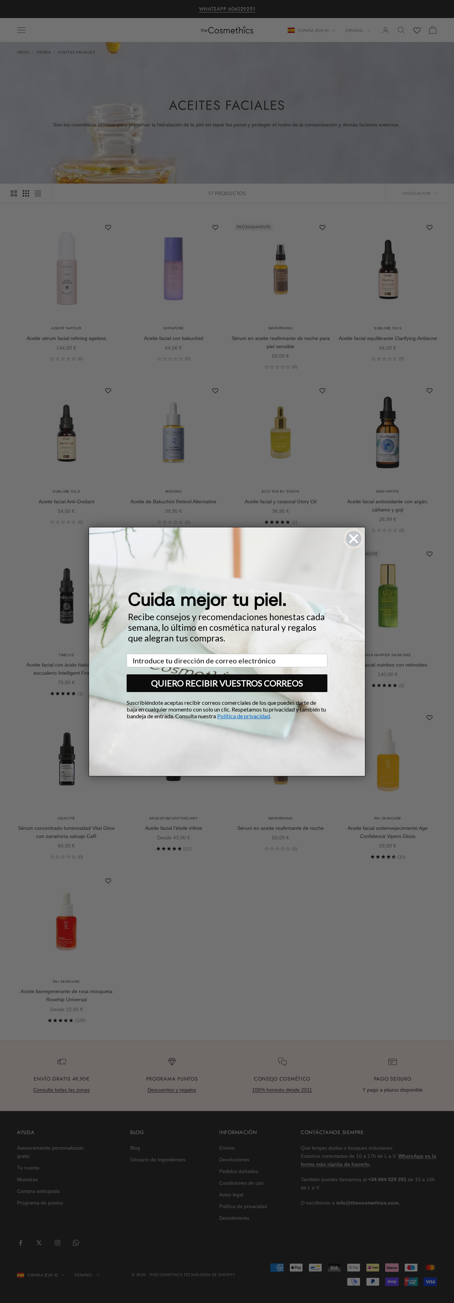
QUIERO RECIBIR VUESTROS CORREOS (227, 683)
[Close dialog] (353, 539)
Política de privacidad (243, 716)
